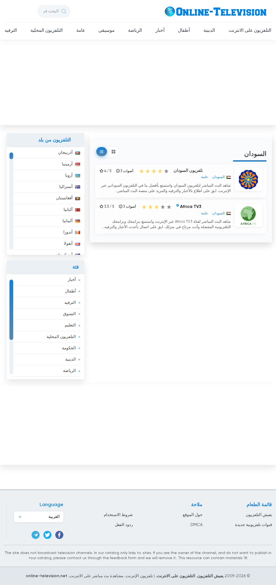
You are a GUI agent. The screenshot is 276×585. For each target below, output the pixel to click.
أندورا (68, 232)
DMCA (196, 525)
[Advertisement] (137, 83)
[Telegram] (36, 535)
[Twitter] (47, 535)
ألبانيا (68, 210)
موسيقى (106, 30)
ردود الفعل (124, 525)
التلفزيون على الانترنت (250, 30)
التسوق (69, 314)
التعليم (70, 325)
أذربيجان (65, 153)
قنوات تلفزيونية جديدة (253, 525)
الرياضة (135, 30)
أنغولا (68, 244)
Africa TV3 (190, 207)
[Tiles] (113, 151)
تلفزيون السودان (188, 171)
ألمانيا (68, 221)
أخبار (160, 30)
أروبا (69, 175)
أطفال (184, 30)
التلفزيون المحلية (46, 30)
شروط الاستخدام (118, 515)
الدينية (209, 30)
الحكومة (69, 348)
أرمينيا (67, 164)
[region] (45, 201)
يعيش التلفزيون (259, 515)
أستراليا (66, 187)
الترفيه (11, 30)
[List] (101, 151)
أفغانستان (64, 198)
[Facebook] (59, 535)
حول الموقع (192, 515)
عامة (80, 30)
